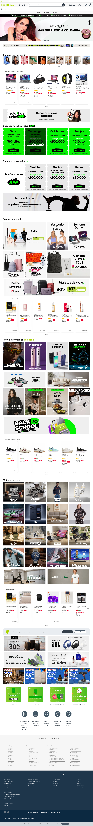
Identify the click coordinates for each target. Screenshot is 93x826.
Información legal (7, 783)
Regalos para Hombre (54, 763)
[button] (46, 5)
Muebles (9, 763)
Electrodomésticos (12, 756)
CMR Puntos (55, 777)
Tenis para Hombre (33, 763)
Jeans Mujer (52, 755)
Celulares (10, 752)
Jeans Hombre (53, 753)
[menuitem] (76, 9)
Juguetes (10, 759)
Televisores (10, 751)
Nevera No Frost (74, 752)
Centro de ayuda (7, 779)
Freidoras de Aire (32, 756)
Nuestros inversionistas (33, 779)
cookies (57, 823)
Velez (72, 758)
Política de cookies (44, 812)
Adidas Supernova (75, 748)
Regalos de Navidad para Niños (56, 758)
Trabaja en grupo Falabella (33, 781)
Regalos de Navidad (54, 756)
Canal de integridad (8, 792)
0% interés (46, 12)
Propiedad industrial (8, 803)
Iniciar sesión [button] (67, 632)
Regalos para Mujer (54, 762)
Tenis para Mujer (32, 765)
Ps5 (30, 759)
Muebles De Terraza (33, 758)
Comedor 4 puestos (33, 753)
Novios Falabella (56, 779)
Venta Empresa (31, 783)
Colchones (10, 753)
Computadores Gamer (33, 752)
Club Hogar (55, 783)
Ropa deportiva (53, 752)
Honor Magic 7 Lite (75, 756)
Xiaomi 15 (31, 751)
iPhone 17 (31, 749)
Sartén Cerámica (74, 763)
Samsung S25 (32, 748)
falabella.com (80, 777)
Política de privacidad (55, 812)
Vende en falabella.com (33, 777)
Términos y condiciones (33, 812)
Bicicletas (10, 749)
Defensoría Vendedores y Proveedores (12, 794)
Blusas (30, 755)
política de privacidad (50, 823)
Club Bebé (55, 781)
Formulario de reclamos (9, 790)
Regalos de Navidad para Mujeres (57, 759)
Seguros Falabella (80, 787)
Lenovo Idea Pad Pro (75, 761)
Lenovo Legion (74, 755)
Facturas (6, 785)
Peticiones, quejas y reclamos (10, 798)
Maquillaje (52, 751)
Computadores (11, 755)
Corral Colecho (74, 762)
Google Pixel (74, 753)
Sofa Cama (31, 761)
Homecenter (79, 783)
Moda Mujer (10, 762)
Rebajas (55, 12)
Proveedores (31, 785)
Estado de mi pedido (8, 787)
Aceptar (65, 823)
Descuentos (52, 765)
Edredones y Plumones (34, 762)
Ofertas (38, 12)
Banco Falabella (80, 785)
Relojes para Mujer (75, 759)
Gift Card (6, 805)
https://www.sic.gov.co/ (9, 801)
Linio (78, 781)
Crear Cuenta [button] (80, 632)
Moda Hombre (11, 761)
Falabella (79, 779)
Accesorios (10, 748)
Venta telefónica (7, 777)
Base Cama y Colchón (76, 751)
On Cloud (73, 749)
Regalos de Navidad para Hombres (57, 761)
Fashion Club (55, 785)
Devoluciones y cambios (9, 781)
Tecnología (10, 765)
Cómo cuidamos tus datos (9, 796)
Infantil (9, 758)
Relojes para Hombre (75, 765)
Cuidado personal (54, 748)
